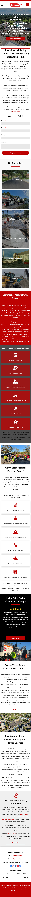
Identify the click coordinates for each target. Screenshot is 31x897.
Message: (4, 142)
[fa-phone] (27, 5)
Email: (3, 128)
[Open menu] (2, 5)
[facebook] (11, 866)
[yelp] (18, 866)
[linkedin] (16, 866)
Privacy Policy (17, 890)
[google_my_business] (20, 866)
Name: (3, 121)
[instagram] (13, 866)
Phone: (3, 135)
